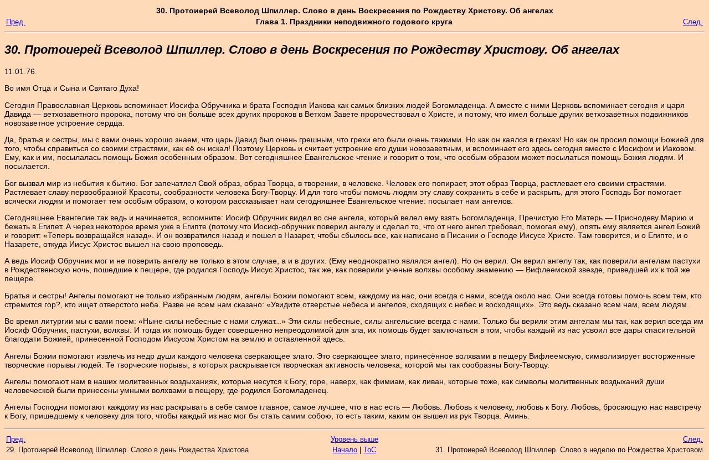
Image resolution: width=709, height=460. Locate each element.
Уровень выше (354, 439)
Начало (344, 450)
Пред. (15, 22)
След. (693, 22)
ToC (369, 450)
